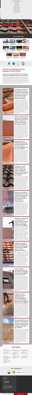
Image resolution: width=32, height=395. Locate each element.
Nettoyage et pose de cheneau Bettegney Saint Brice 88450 (15, 353)
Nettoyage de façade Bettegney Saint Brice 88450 (7, 350)
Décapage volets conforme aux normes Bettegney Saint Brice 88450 (16, 357)
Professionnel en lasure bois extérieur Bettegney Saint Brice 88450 (7, 361)
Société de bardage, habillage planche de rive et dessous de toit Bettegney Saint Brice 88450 (7, 357)
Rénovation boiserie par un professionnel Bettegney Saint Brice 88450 (24, 357)
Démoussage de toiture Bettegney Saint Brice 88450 (25, 350)
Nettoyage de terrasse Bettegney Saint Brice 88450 (16, 350)
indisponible (6, 381)
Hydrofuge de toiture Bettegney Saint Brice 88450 (25, 353)
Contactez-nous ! (16, 25)
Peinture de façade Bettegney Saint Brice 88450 (7, 353)
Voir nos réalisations (7, 25)
